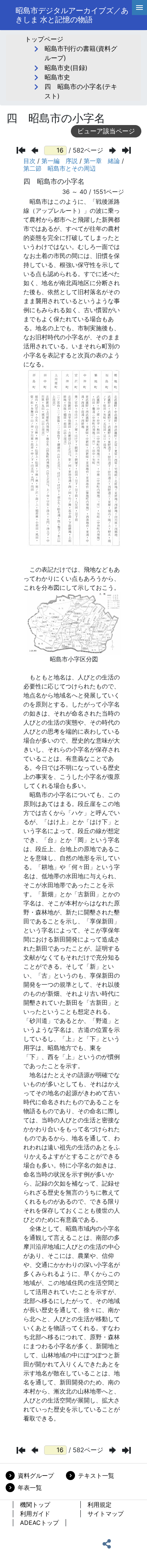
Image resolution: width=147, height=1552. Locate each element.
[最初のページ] (21, 150)
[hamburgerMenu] (139, 7)
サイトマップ (105, 1513)
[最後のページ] (126, 150)
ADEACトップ (39, 1522)
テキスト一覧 (96, 1475)
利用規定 (99, 1504)
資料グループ (36, 1475)
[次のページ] (112, 150)
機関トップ (35, 1504)
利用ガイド (35, 1513)
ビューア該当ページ (106, 131)
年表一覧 (30, 1487)
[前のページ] (34, 150)
